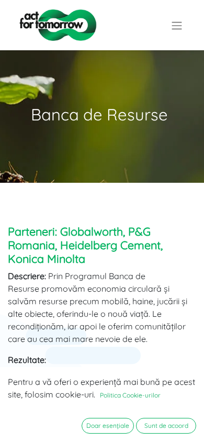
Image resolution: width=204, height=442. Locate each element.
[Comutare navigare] (177, 25)
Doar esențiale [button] (107, 425)
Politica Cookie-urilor (130, 395)
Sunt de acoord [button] (166, 425)
